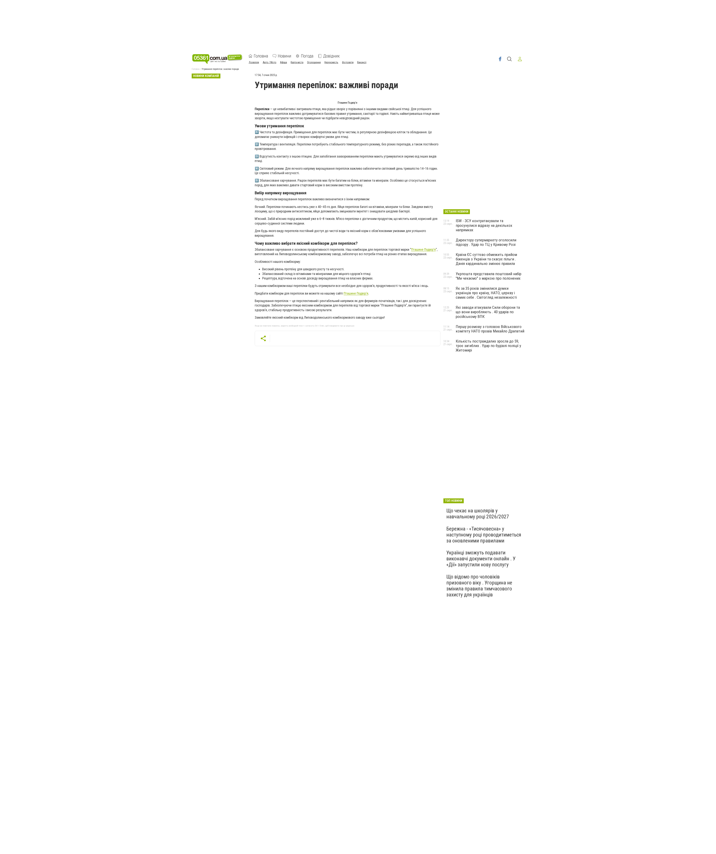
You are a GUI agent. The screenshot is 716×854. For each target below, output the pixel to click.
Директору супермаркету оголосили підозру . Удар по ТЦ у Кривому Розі (486, 242)
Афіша (283, 62)
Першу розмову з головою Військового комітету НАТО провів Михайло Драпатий (490, 328)
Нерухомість (331, 62)
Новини (284, 56)
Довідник (331, 56)
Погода (307, 56)
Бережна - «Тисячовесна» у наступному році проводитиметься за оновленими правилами (483, 535)
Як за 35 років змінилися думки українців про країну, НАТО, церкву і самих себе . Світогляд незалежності (486, 293)
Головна (261, 56)
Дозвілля (254, 62)
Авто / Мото (269, 62)
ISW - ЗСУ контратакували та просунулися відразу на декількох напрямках (484, 225)
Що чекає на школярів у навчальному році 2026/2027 (477, 514)
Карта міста (297, 62)
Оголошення (314, 62)
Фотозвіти (348, 62)
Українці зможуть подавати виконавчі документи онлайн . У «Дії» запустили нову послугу (481, 559)
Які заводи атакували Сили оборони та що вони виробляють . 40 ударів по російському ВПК (488, 312)
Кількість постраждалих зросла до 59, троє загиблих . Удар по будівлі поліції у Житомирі (488, 345)
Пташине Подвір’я (423, 249)
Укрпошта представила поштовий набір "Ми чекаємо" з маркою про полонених (488, 276)
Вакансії (361, 62)
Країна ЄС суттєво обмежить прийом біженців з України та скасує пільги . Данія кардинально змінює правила (486, 259)
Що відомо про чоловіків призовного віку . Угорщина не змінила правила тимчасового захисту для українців (479, 586)
